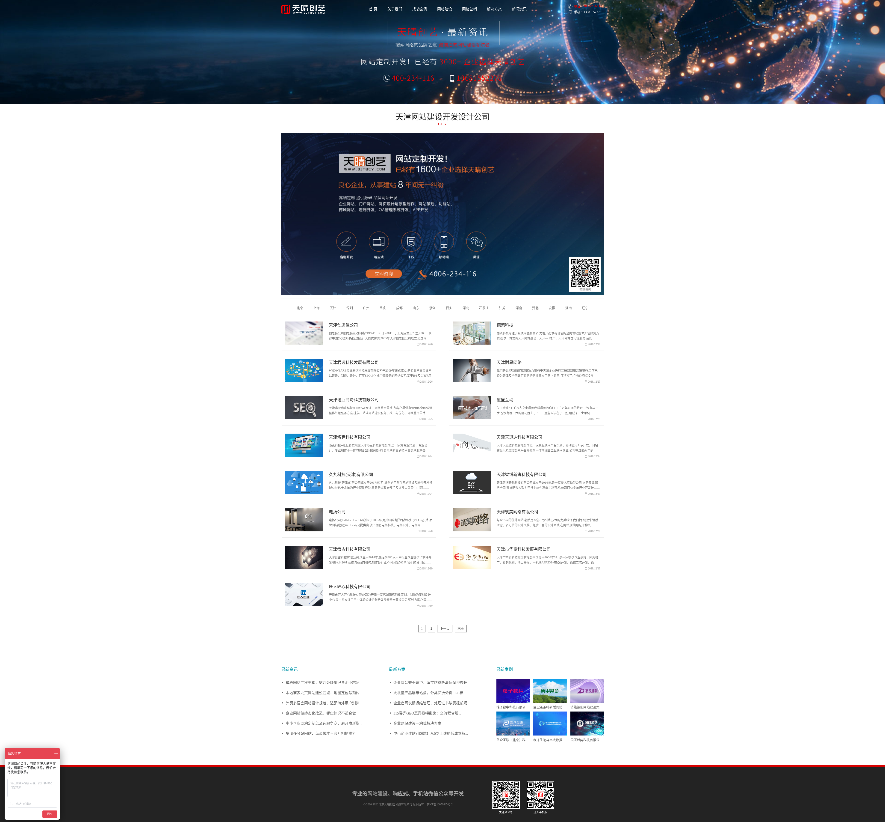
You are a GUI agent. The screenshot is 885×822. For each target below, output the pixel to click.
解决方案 (494, 9)
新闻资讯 (519, 9)
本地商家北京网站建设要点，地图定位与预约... (324, 692)
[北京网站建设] (304, 9)
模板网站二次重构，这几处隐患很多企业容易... (324, 682)
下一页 (445, 628)
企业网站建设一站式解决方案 (417, 723)
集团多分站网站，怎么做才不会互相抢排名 (321, 733)
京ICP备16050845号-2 (440, 804)
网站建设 (444, 9)
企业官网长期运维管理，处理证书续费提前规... (431, 703)
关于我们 (394, 9)
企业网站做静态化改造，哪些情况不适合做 (321, 713)
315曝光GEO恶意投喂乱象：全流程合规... (427, 713)
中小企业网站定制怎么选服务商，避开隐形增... (324, 723)
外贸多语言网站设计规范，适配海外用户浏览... (324, 703)
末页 (460, 628)
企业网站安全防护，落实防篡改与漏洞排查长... (431, 682)
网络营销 (469, 9)
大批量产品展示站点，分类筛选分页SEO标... (429, 692)
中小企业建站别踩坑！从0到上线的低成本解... (430, 733)
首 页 (373, 9)
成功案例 (419, 9)
